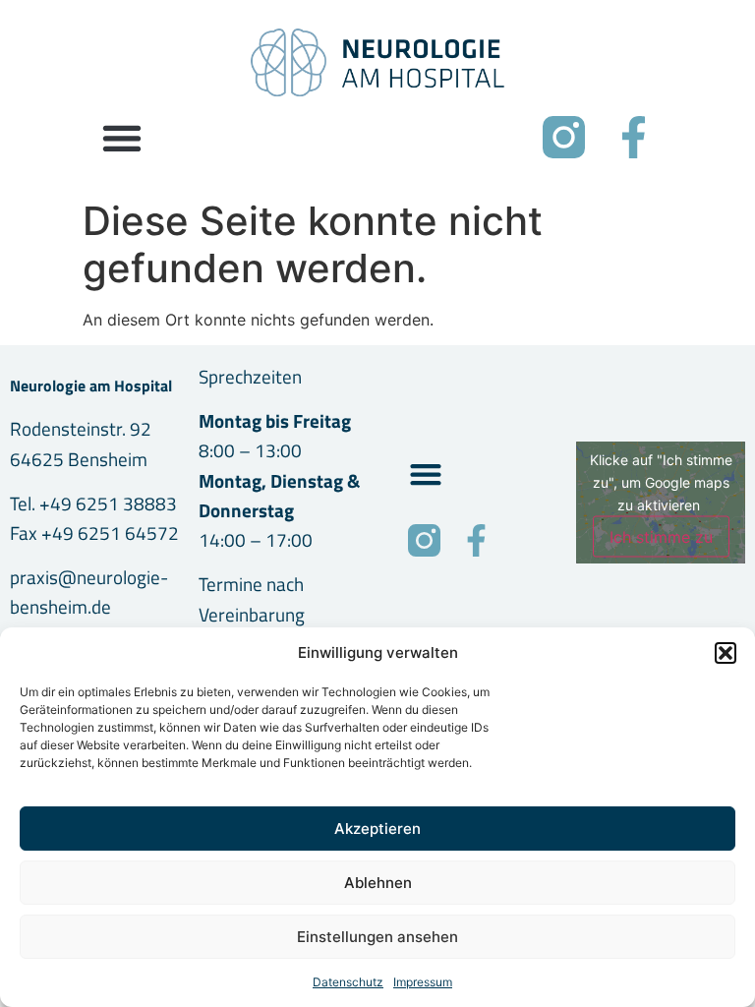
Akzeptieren (377, 828)
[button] (725, 653)
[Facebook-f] (633, 137)
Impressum (422, 982)
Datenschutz (348, 982)
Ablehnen (378, 882)
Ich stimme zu (661, 537)
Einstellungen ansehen (377, 936)
